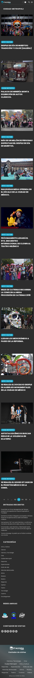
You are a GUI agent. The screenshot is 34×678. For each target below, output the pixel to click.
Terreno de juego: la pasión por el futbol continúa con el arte (16, 534)
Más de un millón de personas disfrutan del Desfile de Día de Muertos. (17, 143)
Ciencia (3, 550)
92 (15, 499)
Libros (3, 573)
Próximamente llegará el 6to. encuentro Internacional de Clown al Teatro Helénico (16, 242)
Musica (3, 579)
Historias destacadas (7, 570)
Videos (29, 672)
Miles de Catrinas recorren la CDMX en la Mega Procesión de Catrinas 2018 (16, 292)
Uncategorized (5, 596)
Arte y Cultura (7, 42)
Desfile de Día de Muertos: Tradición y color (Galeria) (16, 47)
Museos (3, 576)
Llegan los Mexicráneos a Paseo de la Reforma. (15, 340)
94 (22, 499)
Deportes (4, 561)
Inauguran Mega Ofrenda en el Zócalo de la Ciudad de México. (16, 192)
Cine (2, 555)
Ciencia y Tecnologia (7, 552)
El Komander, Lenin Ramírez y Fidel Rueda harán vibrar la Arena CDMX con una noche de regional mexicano (16, 528)
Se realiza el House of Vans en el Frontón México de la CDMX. (17, 485)
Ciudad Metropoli (8, 88)
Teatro (3, 588)
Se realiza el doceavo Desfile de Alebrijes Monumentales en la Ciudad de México (16, 387)
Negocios (4, 582)
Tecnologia (4, 591)
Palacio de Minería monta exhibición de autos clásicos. (15, 94)
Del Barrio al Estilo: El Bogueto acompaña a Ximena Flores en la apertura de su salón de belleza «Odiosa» (16, 517)
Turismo (3, 593)
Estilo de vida (5, 567)
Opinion (3, 585)
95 (26, 499)
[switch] (24, 2)
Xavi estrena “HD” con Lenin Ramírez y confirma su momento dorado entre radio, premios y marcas (16, 523)
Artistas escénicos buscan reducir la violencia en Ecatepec (16, 436)
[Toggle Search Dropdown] (29, 2)
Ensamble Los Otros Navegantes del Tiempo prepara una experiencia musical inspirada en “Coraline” (15, 511)
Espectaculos (5, 564)
